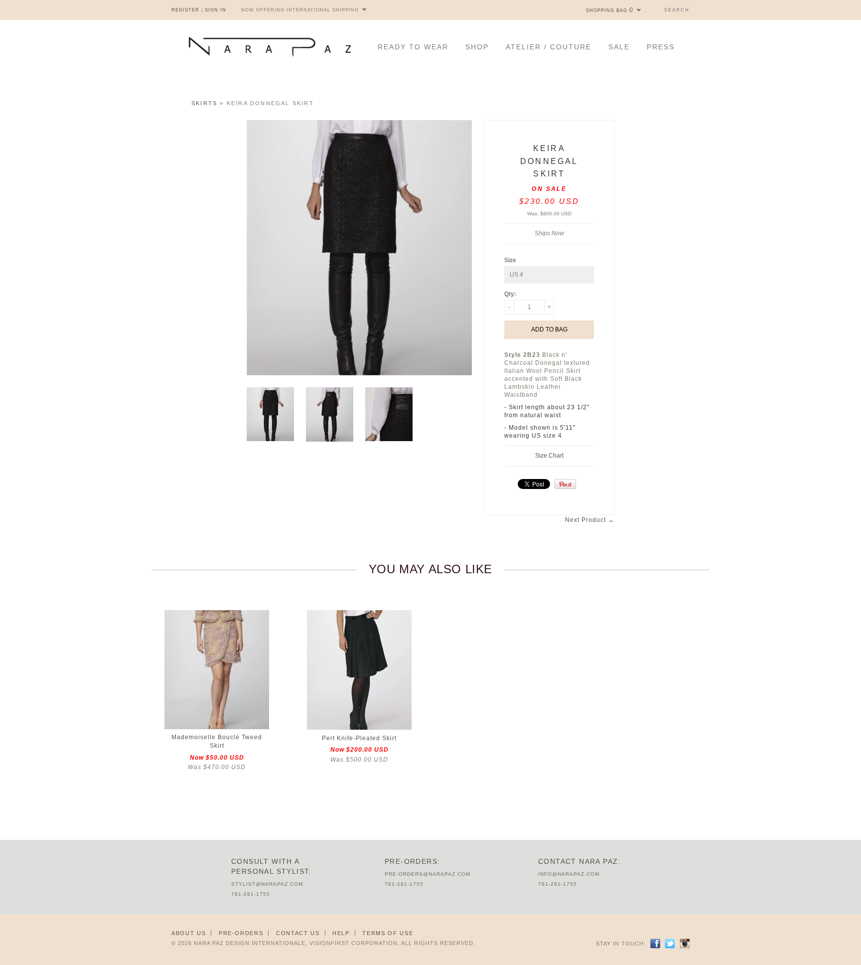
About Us (188, 933)
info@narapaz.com (568, 874)
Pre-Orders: (412, 861)
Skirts (204, 103)
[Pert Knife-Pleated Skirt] (359, 727)
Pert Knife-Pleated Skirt (359, 738)
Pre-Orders (241, 933)
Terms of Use (387, 933)
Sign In (215, 9)
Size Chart (549, 455)
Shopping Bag (609, 10)
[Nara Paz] (270, 47)
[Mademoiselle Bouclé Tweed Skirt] (216, 727)
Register (185, 9)
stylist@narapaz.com (267, 884)
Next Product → (589, 519)
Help (341, 933)
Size (510, 260)
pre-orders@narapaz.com (427, 874)
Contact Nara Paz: (579, 861)
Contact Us (298, 933)
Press (661, 47)
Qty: (510, 294)
